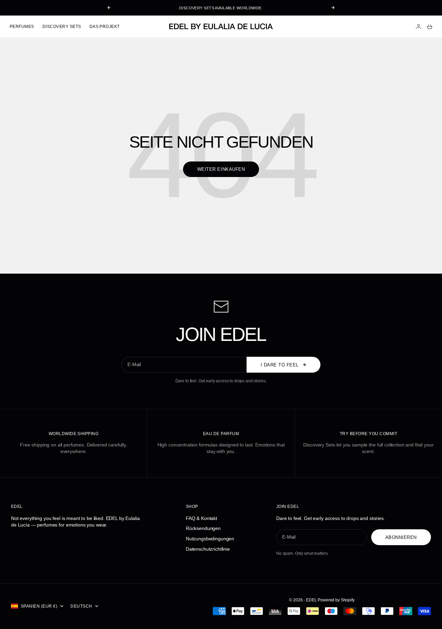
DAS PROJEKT (104, 26)
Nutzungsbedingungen (210, 538)
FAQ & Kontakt (201, 518)
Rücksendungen (203, 528)
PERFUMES (22, 26)
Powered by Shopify (336, 600)
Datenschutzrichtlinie (208, 549)
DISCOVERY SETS (61, 26)
